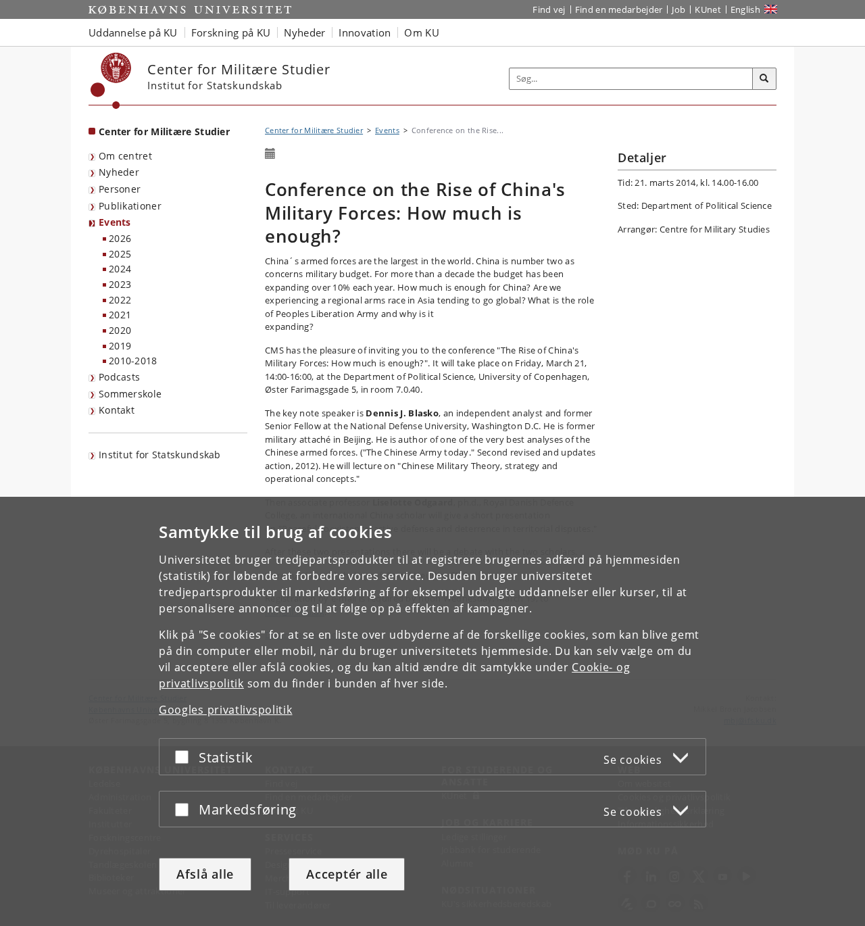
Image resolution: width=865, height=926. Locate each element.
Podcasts (119, 376)
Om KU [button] (421, 32)
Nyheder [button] (304, 32)
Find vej (549, 9)
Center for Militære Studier (164, 131)
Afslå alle (205, 874)
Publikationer (130, 205)
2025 (120, 253)
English (745, 9)
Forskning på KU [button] (231, 32)
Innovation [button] (365, 32)
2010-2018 (133, 360)
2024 (120, 268)
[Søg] (764, 79)
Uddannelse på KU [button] (133, 32)
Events (115, 222)
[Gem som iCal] (270, 154)
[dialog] (432, 711)
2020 (120, 330)
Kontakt (116, 410)
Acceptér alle (346, 874)
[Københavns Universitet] (111, 81)
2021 (120, 314)
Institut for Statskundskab (160, 454)
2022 (120, 299)
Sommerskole (130, 393)
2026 (120, 238)
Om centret (125, 155)
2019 (120, 345)
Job (678, 9)
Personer (120, 188)
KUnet (708, 9)
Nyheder (119, 172)
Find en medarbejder (619, 9)
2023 (120, 284)
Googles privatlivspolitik (226, 709)
